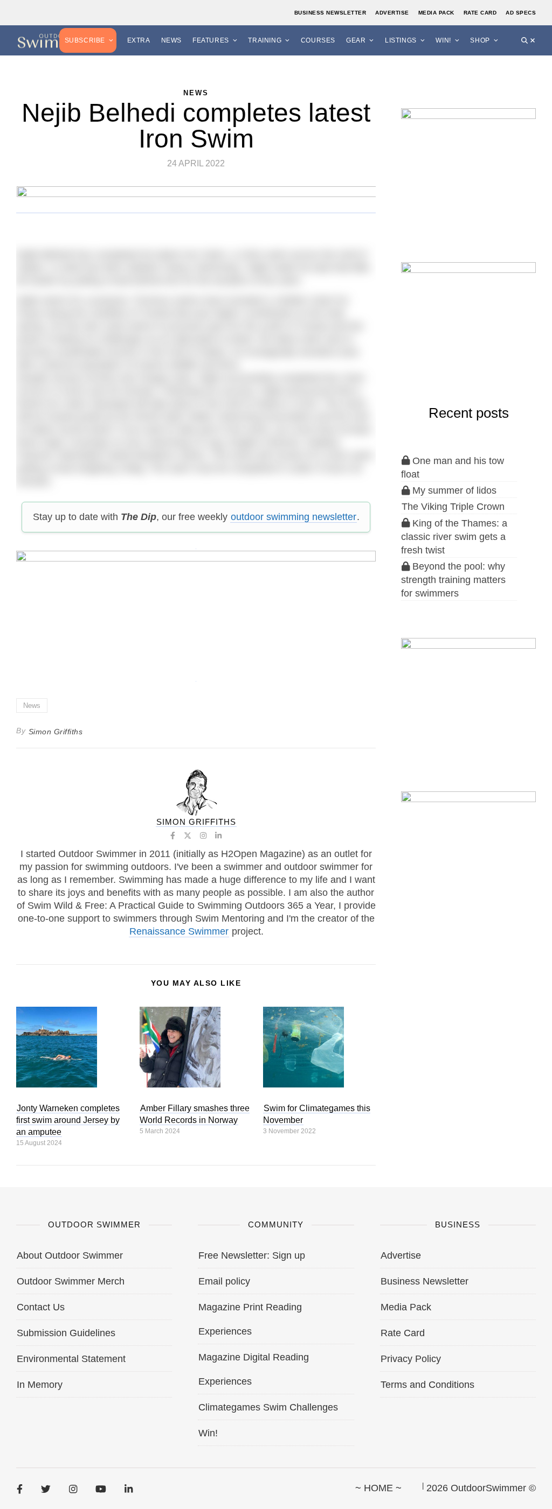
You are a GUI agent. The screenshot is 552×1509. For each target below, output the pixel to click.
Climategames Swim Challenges (268, 1407)
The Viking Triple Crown (453, 506)
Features (210, 40)
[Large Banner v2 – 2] (196, 610)
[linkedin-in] (128, 1488)
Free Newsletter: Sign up (251, 1255)
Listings (401, 40)
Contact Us (41, 1307)
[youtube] (101, 1488)
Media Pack (436, 13)
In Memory (40, 1384)
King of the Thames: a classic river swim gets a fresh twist (454, 537)
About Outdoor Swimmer (70, 1255)
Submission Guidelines (66, 1333)
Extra (138, 40)
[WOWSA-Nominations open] (468, 163)
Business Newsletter (330, 13)
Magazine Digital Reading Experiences (253, 1369)
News (171, 40)
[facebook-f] (19, 1488)
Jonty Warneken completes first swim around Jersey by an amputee (68, 1120)
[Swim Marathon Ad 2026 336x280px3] (468, 846)
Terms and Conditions (427, 1384)
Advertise (392, 13)
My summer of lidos (453, 490)
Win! (443, 40)
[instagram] (73, 1488)
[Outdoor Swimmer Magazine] (54, 40)
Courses (318, 40)
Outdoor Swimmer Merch (71, 1281)
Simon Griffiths (56, 731)
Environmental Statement (71, 1358)
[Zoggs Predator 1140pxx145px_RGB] (196, 207)
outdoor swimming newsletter (293, 516)
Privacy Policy (411, 1358)
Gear (355, 40)
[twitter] (45, 1488)
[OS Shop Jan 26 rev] (468, 317)
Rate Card (480, 13)
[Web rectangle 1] (468, 693)
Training (264, 40)
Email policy (224, 1281)
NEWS (196, 93)
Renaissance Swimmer (179, 931)
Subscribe (85, 40)
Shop (479, 40)
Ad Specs (521, 13)
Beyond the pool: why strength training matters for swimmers (453, 580)
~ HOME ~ (378, 1488)
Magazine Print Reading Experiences (250, 1319)
